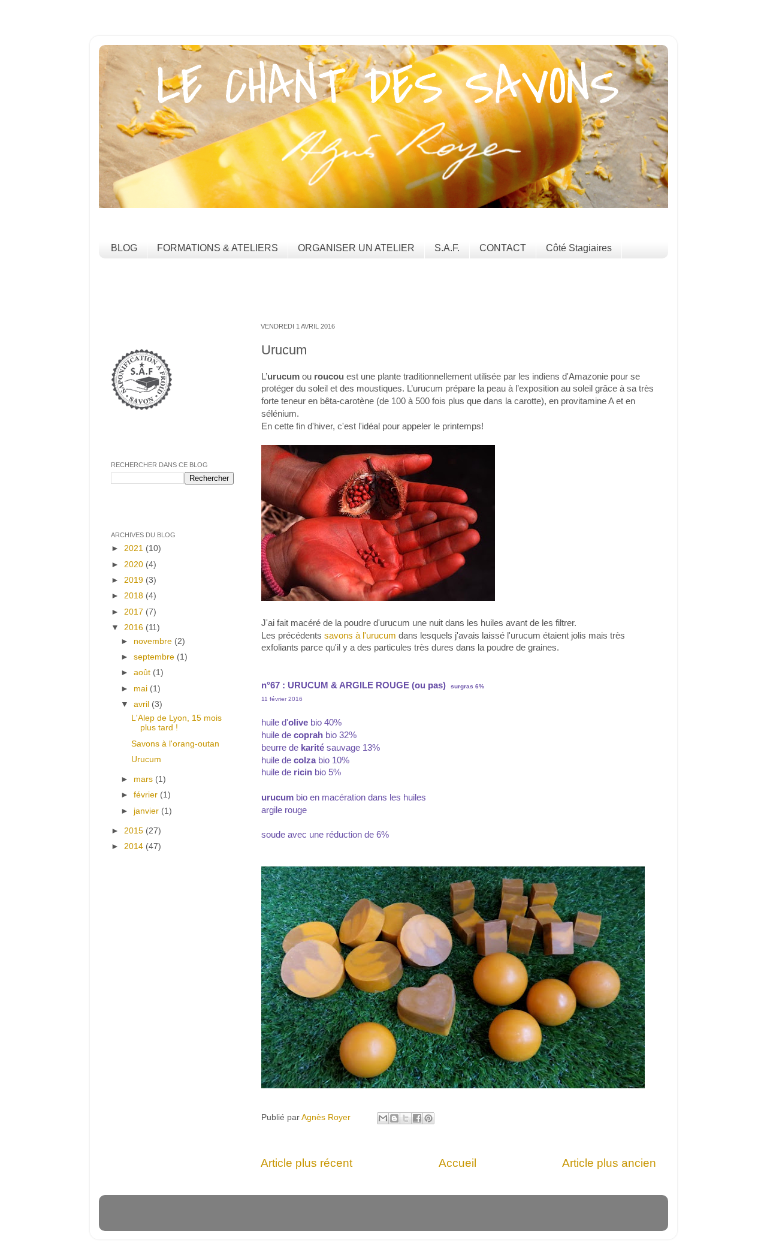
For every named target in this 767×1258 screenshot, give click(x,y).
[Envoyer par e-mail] (383, 1118)
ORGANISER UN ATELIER (356, 248)
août (143, 672)
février (147, 794)
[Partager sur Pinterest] (428, 1118)
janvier (147, 810)
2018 (135, 595)
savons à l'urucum (360, 635)
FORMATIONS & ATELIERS (217, 248)
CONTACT (502, 248)
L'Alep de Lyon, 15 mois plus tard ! (176, 723)
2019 (135, 580)
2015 (135, 830)
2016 (135, 627)
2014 (135, 846)
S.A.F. (447, 248)
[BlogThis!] (394, 1118)
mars (144, 779)
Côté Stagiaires (579, 248)
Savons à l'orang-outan (175, 743)
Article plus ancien (609, 1163)
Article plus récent (306, 1163)
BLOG (124, 248)
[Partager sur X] (406, 1118)
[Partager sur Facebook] (417, 1118)
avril (143, 704)
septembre (155, 656)
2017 (135, 611)
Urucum (146, 759)
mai (142, 688)
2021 (135, 548)
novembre (154, 641)
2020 (135, 564)
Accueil (457, 1163)
